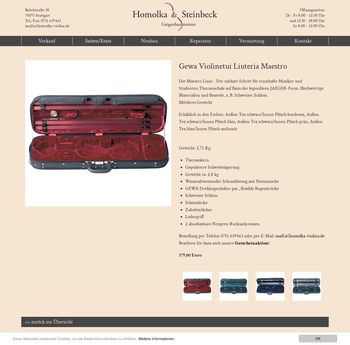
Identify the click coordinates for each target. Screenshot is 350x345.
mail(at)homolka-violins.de (47, 26)
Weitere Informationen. (156, 338)
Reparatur (200, 40)
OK (318, 338)
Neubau (149, 40)
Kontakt (303, 40)
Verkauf (46, 40)
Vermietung (251, 40)
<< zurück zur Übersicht (49, 322)
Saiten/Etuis (98, 40)
